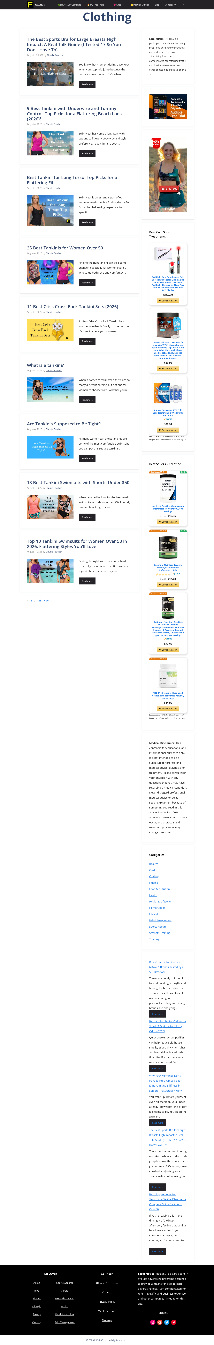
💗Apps (117, 4)
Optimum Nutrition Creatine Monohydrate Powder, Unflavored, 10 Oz (168, 568)
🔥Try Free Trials (95, 4)
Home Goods (157, 907)
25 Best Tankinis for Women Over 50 (65, 248)
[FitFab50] (30, 4)
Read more (87, 84)
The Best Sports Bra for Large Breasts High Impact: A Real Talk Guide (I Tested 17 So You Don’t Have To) (74, 44)
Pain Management (160, 920)
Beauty (153, 864)
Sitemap (107, 1320)
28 (40, 600)
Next (48, 600)
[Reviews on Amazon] (163, 574)
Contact (169, 4)
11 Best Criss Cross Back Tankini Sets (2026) (72, 306)
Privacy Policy (107, 1301)
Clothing (154, 876)
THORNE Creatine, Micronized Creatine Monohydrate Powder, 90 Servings (168, 696)
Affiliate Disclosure (107, 1283)
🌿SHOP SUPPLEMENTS (69, 4)
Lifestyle (154, 914)
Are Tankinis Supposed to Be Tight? (64, 424)
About (36, 1282)
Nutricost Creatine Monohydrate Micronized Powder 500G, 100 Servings (168, 509)
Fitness (153, 882)
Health (153, 895)
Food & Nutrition (159, 889)
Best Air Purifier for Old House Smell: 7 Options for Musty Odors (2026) (167, 1026)
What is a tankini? (45, 365)
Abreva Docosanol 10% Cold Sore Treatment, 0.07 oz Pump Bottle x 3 (168, 413)
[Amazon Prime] (168, 419)
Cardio (153, 870)
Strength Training (159, 933)
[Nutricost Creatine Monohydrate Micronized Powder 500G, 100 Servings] (168, 488)
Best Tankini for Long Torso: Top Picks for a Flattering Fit (72, 180)
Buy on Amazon (169, 300)
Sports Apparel (158, 926)
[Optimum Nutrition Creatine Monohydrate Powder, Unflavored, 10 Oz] (168, 547)
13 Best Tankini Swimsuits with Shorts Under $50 (78, 482)
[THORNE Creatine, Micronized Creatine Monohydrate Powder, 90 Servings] (168, 675)
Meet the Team (107, 1311)
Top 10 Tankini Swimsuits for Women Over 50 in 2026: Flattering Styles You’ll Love (77, 543)
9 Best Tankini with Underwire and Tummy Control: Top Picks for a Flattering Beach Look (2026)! (74, 113)
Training (154, 939)
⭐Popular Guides (140, 4)
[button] (183, 4)
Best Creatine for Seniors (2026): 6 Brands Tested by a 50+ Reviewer (166, 967)
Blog (157, 4)
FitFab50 (40, 4)
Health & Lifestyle (160, 901)
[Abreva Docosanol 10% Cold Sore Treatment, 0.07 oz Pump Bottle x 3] (168, 393)
